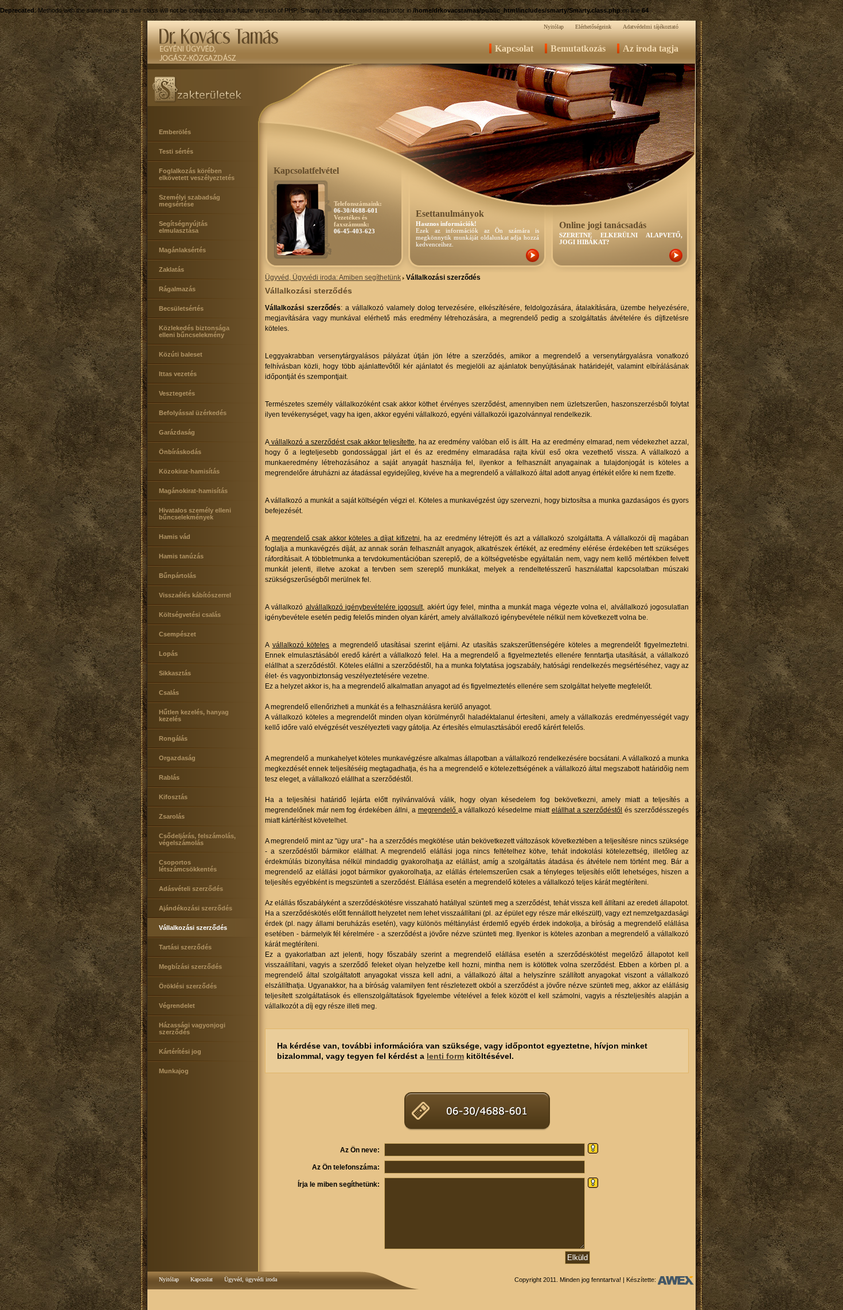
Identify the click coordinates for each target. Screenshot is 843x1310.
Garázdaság (177, 432)
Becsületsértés (181, 308)
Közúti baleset (180, 354)
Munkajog (174, 1070)
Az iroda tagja (650, 48)
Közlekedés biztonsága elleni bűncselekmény (194, 331)
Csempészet (177, 634)
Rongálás (173, 738)
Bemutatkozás (578, 48)
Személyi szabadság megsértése (189, 201)
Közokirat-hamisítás (189, 471)
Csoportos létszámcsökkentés (188, 866)
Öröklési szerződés (188, 986)
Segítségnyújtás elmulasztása (183, 227)
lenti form (445, 1056)
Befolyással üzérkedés (193, 412)
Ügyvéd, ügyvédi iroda (250, 1279)
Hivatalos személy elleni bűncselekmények (195, 514)
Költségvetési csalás (190, 614)
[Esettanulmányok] (532, 260)
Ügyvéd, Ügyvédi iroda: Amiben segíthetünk (333, 277)
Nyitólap (554, 27)
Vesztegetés (177, 393)
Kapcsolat (514, 48)
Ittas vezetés (178, 373)
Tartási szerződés (185, 947)
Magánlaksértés (182, 250)
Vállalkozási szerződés (193, 927)
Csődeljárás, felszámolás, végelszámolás (197, 839)
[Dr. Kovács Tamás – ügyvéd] (218, 61)
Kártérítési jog (180, 1051)
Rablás (169, 777)
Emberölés (175, 131)
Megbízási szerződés (190, 966)
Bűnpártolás (177, 575)
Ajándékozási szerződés (195, 908)
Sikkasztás (175, 673)
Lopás (168, 653)
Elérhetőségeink (593, 27)
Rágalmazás (177, 289)
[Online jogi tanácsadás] (675, 260)
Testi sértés (176, 151)
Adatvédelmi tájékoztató (650, 27)
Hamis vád (174, 536)
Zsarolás (172, 816)
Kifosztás (173, 796)
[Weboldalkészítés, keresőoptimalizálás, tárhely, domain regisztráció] (676, 1279)
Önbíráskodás (180, 451)
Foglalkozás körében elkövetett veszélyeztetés (197, 174)
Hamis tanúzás (181, 556)
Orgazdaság (177, 757)
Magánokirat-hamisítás (193, 490)
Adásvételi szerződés (191, 888)
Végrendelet (177, 1005)
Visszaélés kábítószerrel (195, 595)
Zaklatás (171, 269)
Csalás (169, 692)
